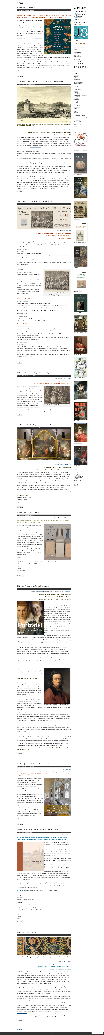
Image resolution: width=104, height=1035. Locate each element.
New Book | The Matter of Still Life (29, 512)
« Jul (75, 69)
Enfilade (20, 3)
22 (83, 66)
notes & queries (77, 101)
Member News (77, 96)
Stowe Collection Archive (35, 147)
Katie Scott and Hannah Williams (80, 150)
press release (38, 591)
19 (78, 66)
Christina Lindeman (78, 442)
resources (76, 109)
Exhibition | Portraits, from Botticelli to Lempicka (33, 586)
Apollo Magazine (77, 471)
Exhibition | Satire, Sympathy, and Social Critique (33, 373)
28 (82, 67)
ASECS (75, 123)
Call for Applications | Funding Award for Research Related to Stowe (40, 81)
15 (83, 65)
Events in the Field (78, 477)
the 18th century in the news (79, 115)
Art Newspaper (77, 475)
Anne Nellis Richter (78, 291)
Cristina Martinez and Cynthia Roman (80, 378)
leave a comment (20, 76)
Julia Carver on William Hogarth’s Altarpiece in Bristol (35, 425)
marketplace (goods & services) (80, 95)
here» (35, 259)
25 (76, 67)
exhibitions (33, 204)
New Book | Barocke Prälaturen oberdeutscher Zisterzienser (37, 764)
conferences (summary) (79, 82)
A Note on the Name (78, 53)
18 (76, 66)
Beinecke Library (67, 378)
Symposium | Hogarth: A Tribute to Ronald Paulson (34, 201)
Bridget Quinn (76, 420)
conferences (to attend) (25, 204)
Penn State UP (68, 835)
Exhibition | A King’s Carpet (26, 932)
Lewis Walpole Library (66, 230)
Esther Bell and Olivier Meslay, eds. (80, 333)
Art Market (76, 76)
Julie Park (76, 267)
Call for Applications (66, 129)
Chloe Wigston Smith (78, 174)
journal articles (77, 92)
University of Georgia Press (65, 12)
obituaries (76, 102)
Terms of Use (76, 55)
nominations (76, 99)
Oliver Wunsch (77, 465)
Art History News (77, 474)
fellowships (76, 86)
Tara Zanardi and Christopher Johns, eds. (80, 243)
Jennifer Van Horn (77, 354)
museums (76, 98)
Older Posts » (19, 1029)
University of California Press (64, 517)
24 (74, 67)
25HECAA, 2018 (77, 121)
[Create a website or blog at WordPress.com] (52, 1033)
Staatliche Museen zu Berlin (65, 591)
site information (77, 112)
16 (85, 65)
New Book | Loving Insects (26, 7)
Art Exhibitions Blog (78, 473)
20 (80, 66)
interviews (76, 90)
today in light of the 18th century (80, 117)
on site (30, 427)
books (22, 10)
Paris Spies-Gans (77, 399)
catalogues (76, 80)
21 (82, 66)
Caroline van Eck (77, 312)
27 (80, 67)
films (75, 88)
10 (74, 65)
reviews (75, 111)
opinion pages (77, 106)
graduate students (77, 89)
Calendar (76, 126)
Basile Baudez (77, 218)
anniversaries (76, 75)
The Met (63, 961)
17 (74, 66)
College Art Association (78, 124)
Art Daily (76, 472)
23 (85, 66)
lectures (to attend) (24, 427)
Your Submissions (77, 56)
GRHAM (76, 478)
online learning (77, 105)
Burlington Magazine (78, 476)
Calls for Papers (77, 79)
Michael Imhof (68, 769)
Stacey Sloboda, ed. (78, 198)
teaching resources (78, 114)
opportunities (23, 84)
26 (78, 67)
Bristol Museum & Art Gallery (64, 464)
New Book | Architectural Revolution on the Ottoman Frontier (37, 829)
